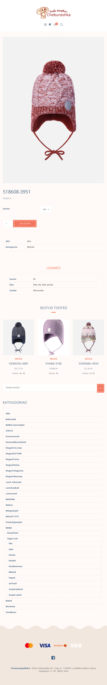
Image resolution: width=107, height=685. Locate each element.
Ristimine (10, 606)
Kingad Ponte (12, 459)
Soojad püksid (16, 589)
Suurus (6, 208)
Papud (12, 577)
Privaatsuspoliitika (20, 668)
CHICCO (9, 430)
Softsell (13, 583)
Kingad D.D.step (14, 447)
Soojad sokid (15, 595)
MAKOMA (10, 499)
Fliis (11, 543)
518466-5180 (53, 363)
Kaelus (12, 555)
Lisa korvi (25, 223)
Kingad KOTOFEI (14, 453)
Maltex (9, 505)
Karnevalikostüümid (16, 442)
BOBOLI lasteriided (15, 425)
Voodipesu (11, 612)
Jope (11, 549)
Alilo (8, 413)
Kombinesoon (15, 566)
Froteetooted (12, 436)
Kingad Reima (13, 465)
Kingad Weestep (14, 476)
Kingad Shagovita (14, 470)
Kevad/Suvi (12, 533)
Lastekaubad (12, 487)
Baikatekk (11, 419)
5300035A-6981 (18, 363)
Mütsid (30, 247)
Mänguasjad (12, 510)
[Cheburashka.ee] (53, 13)
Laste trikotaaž (13, 482)
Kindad (12, 560)
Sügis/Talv (12, 538)
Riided (9, 600)
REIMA (9, 528)
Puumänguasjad (14, 522)
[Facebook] (49, 24)
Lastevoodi (11, 493)
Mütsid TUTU (12, 516)
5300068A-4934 (88, 363)
